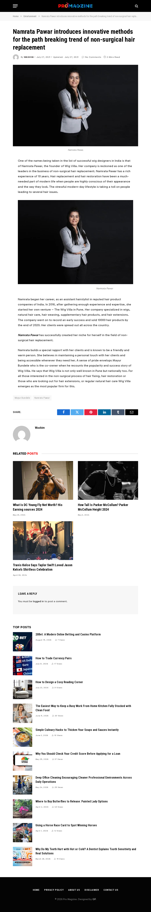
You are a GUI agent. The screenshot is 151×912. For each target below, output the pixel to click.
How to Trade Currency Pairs (54, 658)
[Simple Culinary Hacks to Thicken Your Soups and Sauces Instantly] (22, 737)
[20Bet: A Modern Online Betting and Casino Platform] (22, 641)
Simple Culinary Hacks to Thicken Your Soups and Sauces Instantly (77, 730)
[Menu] (15, 6)
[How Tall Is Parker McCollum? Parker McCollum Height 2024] (108, 480)
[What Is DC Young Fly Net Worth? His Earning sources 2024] (43, 480)
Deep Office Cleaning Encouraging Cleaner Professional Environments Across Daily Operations (84, 780)
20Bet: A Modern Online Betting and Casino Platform (68, 634)
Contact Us (110, 890)
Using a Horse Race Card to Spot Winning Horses (66, 825)
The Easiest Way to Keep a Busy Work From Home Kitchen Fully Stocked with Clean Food (83, 708)
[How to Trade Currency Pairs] (22, 665)
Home (36, 890)
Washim (29, 57)
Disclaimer (92, 890)
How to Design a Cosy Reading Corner (59, 682)
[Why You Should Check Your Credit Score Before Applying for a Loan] (22, 761)
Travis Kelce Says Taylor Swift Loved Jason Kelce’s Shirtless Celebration (42, 567)
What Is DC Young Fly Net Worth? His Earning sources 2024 (37, 507)
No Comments (93, 57)
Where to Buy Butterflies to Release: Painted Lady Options (72, 801)
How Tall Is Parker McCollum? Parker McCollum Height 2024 (103, 507)
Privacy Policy (54, 890)
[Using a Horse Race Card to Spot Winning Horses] (22, 832)
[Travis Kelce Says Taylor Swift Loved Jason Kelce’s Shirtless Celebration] (43, 540)
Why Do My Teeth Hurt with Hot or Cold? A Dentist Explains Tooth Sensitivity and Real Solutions (86, 851)
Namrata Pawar (42, 397)
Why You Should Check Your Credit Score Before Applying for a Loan (78, 753)
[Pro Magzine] (75, 6)
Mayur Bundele (22, 397)
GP (94, 899)
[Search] (136, 6)
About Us (74, 890)
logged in (38, 601)
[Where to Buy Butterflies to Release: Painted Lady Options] (22, 808)
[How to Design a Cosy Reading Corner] (22, 689)
